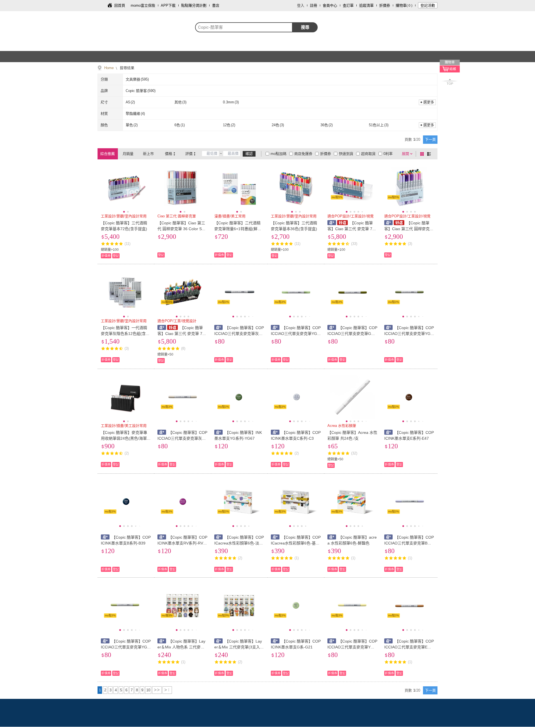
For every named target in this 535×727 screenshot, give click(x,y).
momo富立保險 (143, 5)
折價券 (384, 5)
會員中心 (330, 5)
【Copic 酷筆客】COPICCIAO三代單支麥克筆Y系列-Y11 (352, 647)
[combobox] (244, 27)
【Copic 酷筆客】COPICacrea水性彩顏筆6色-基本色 (296, 543)
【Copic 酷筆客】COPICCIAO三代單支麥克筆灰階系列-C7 (239, 333)
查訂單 (348, 5)
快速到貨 (346, 154)
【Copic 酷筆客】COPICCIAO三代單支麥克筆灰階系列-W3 (182, 438)
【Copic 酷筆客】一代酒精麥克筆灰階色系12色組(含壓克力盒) (125, 333)
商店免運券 (303, 154)
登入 (300, 5)
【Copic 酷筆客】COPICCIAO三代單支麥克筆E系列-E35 (409, 647)
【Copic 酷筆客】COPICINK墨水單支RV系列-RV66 (182, 543)
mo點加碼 (278, 154)
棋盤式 (423, 154)
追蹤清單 (366, 5)
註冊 (313, 5)
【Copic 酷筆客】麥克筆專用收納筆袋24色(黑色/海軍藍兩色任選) (126, 438)
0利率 (388, 154)
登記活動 (427, 5)
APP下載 (168, 5)
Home (109, 68)
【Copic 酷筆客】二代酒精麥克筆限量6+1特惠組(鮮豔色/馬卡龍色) (237, 229)
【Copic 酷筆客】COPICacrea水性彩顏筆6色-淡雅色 (239, 543)
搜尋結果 (126, 68)
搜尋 (305, 27)
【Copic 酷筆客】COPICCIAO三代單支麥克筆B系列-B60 (409, 543)
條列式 (430, 154)
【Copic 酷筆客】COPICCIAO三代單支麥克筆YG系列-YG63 (409, 333)
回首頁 (119, 5)
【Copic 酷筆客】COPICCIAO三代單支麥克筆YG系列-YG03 (126, 647)
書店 (215, 5)
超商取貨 (368, 154)
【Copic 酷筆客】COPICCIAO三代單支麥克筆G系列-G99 (352, 333)
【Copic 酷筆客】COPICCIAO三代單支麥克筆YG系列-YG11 (296, 333)
